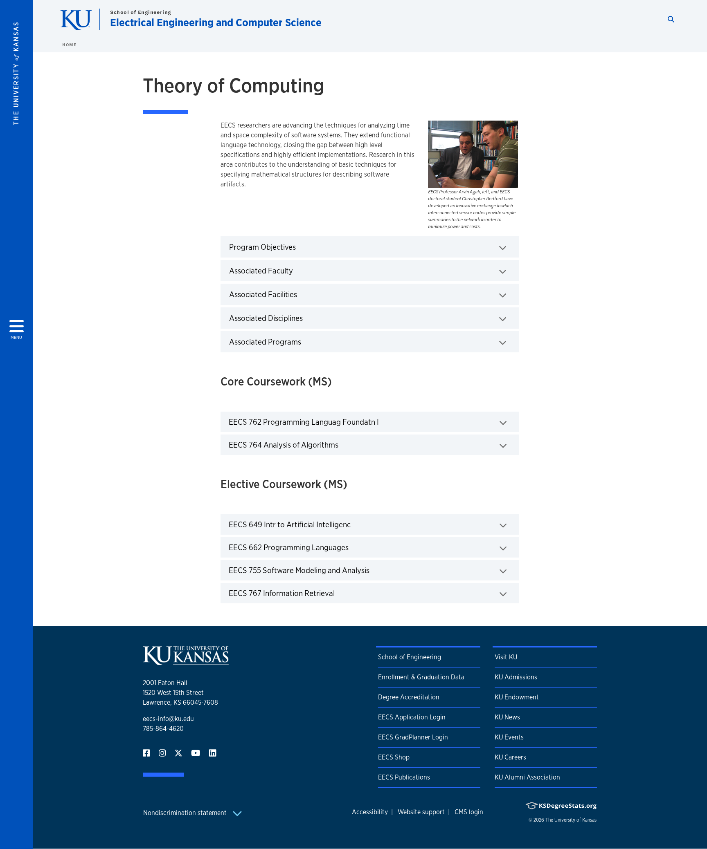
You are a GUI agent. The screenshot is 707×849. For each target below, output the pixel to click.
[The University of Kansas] (186, 661)
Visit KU (506, 657)
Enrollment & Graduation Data (421, 677)
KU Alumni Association (527, 777)
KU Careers (510, 757)
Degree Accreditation (408, 697)
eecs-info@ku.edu (168, 719)
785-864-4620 (163, 728)
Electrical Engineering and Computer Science (216, 22)
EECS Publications (404, 777)
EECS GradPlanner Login (413, 737)
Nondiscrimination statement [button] (185, 813)
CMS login (469, 812)
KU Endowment (517, 697)
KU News (507, 717)
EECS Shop (394, 757)
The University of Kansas (571, 820)
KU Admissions (516, 677)
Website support (421, 812)
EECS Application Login (412, 717)
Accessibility (370, 812)
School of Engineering (140, 12)
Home (69, 44)
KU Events (509, 737)
